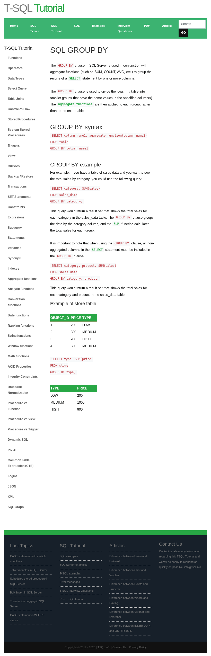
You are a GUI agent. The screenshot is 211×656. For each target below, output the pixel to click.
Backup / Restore (20, 176)
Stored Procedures (22, 119)
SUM (116, 224)
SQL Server (34, 28)
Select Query (17, 88)
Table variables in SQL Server (28, 570)
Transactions (17, 186)
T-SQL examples (70, 573)
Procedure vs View (21, 419)
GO (183, 32)
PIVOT (12, 450)
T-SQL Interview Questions (77, 590)
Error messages (70, 581)
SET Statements (19, 197)
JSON (12, 486)
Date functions (18, 315)
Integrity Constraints (23, 376)
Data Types (16, 78)
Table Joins (16, 99)
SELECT (74, 78)
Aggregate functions (23, 279)
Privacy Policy (138, 647)
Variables (14, 248)
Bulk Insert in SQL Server (26, 592)
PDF (147, 25)
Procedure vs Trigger (23, 429)
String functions (19, 336)
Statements (16, 238)
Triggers (14, 145)
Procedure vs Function (18, 406)
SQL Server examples (73, 564)
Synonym (15, 258)
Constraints (16, 207)
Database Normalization (18, 390)
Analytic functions (21, 289)
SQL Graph (16, 507)
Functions (15, 58)
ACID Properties (20, 366)
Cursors (14, 166)
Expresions (16, 217)
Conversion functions (16, 302)
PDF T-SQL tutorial (71, 599)
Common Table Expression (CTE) (20, 463)
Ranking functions (21, 325)
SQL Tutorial (56, 28)
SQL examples (69, 556)
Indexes (13, 268)
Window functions (20, 346)
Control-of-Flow (19, 109)
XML (11, 497)
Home (14, 25)
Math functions (18, 356)
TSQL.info (104, 647)
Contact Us (119, 647)
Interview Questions (125, 28)
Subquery (15, 227)
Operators (15, 68)
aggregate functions (75, 104)
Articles (167, 25)
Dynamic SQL (18, 439)
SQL (77, 25)
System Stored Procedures (19, 132)
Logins (12, 476)
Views (12, 156)
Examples (98, 25)
